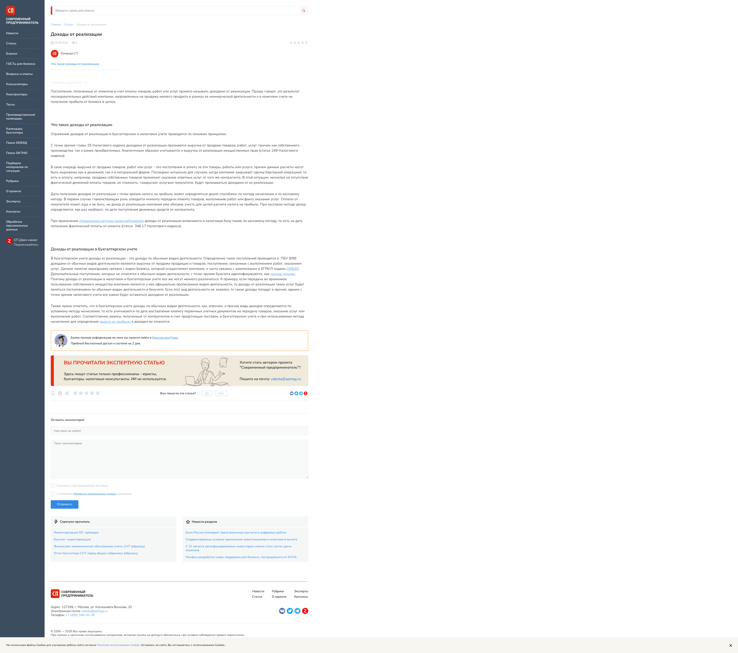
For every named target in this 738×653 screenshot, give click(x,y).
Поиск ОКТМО (16, 153)
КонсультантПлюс (165, 338)
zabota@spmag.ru (286, 378)
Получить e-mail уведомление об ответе (82, 486)
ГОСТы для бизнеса (20, 64)
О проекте (13, 191)
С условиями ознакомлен (94, 494)
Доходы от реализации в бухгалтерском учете (85, 70)
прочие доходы (282, 274)
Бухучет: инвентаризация (72, 539)
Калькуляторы (17, 84)
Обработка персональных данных (17, 226)
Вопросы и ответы (19, 74)
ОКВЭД (293, 268)
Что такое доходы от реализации (75, 64)
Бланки (11, 54)
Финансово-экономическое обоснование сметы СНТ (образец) (99, 546)
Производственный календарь (20, 117)
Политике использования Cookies (118, 645)
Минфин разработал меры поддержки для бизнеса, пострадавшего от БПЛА (241, 557)
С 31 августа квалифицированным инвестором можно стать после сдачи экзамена (238, 548)
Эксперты (13, 201)
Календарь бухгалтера (14, 131)
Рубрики (12, 181)
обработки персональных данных (94, 494)
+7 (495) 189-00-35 (80, 615)
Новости (12, 33)
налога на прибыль (115, 321)
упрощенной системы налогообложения (111, 220)
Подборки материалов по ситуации (17, 167)
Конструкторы (16, 94)
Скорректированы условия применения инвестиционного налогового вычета (241, 539)
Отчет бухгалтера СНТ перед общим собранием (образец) (96, 553)
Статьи (11, 44)
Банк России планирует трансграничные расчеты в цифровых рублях (236, 532)
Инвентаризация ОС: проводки (76, 532)
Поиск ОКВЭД (16, 143)
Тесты (10, 105)
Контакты (13, 212)
